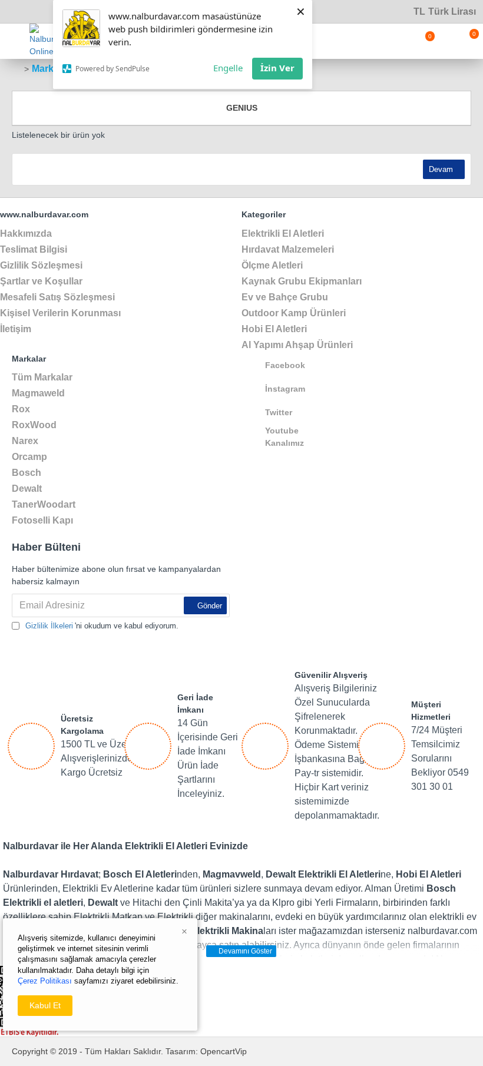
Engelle (228, 68)
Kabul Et (45, 1005)
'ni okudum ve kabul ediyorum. (101, 625)
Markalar (51, 69)
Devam (441, 169)
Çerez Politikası (45, 980)
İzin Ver (277, 68)
